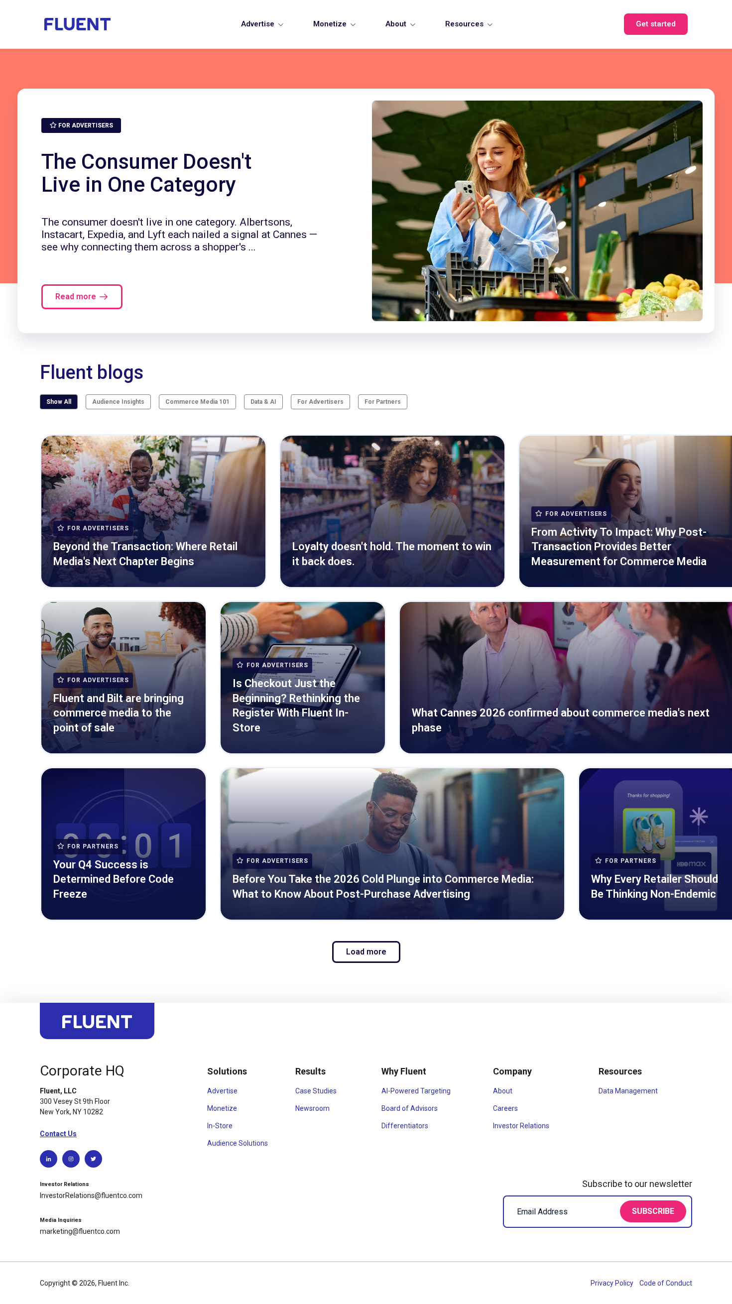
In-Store (220, 1126)
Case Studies (316, 1091)
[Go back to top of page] (97, 1025)
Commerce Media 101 (197, 401)
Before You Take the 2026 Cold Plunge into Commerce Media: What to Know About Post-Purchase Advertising (383, 886)
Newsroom (312, 1108)
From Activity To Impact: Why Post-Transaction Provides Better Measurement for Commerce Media (619, 547)
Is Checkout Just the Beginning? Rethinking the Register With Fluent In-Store (296, 705)
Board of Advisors (409, 1108)
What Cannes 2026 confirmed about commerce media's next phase (561, 720)
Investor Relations (521, 1126)
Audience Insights (118, 401)
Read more (75, 296)
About (395, 23)
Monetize (330, 23)
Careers (505, 1108)
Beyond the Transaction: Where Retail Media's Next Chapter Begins (145, 554)
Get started (656, 23)
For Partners (383, 401)
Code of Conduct (665, 1283)
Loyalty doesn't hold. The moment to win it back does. (391, 554)
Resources (464, 23)
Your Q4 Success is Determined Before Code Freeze (113, 879)
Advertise (257, 23)
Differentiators (404, 1126)
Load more (366, 951)
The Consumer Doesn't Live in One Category (146, 172)
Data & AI (263, 401)
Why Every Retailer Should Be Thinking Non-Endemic (654, 886)
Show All (58, 401)
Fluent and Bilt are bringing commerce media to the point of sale (118, 713)
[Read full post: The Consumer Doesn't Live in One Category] (537, 211)
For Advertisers (320, 401)
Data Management (628, 1091)
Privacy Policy (613, 1283)
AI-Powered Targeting (416, 1091)
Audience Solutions (237, 1143)
